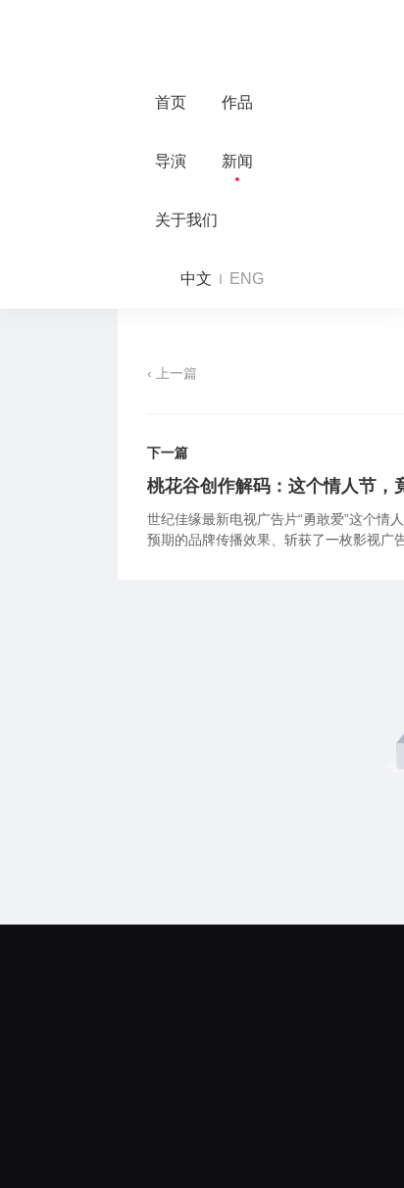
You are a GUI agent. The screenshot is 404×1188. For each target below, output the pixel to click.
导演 (170, 161)
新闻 (237, 161)
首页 (170, 102)
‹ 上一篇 (172, 373)
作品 (237, 102)
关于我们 (186, 220)
